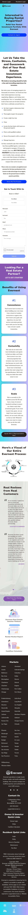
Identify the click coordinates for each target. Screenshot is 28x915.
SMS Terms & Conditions (13, 871)
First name (5, 208)
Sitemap (9, 869)
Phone (4, 228)
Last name (5, 215)
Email (4, 222)
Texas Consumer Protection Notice (13, 873)
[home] (6, 6)
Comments (5, 235)
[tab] (14, 199)
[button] (23, 6)
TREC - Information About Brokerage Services (14, 876)
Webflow (14, 867)
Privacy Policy (17, 869)
